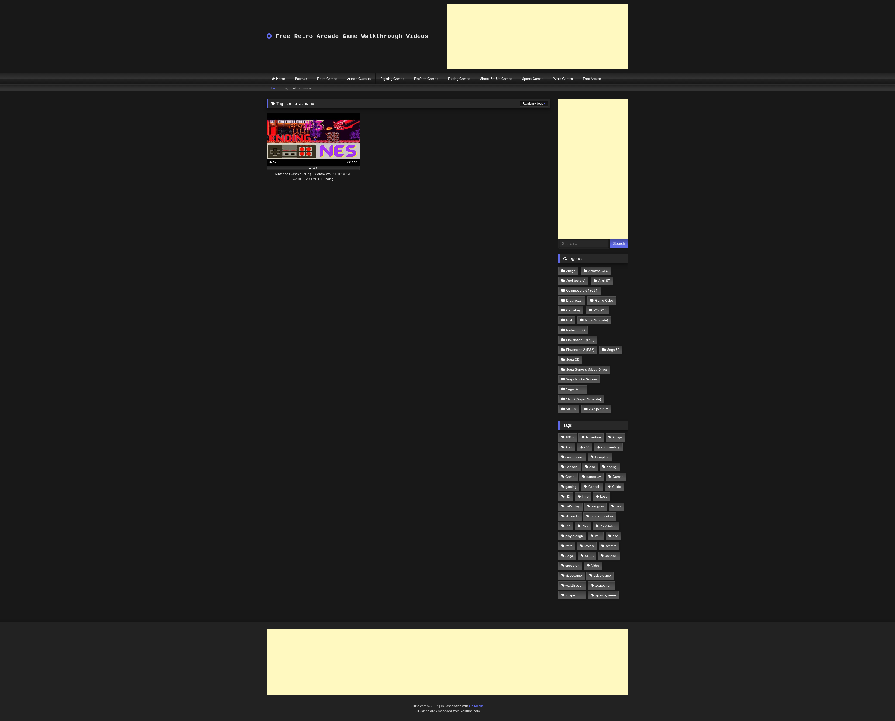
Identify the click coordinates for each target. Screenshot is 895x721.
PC (567, 526)
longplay (598, 506)
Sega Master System (581, 379)
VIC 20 (571, 409)
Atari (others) (575, 280)
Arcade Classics (359, 79)
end (592, 467)
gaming (570, 487)
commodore (574, 457)
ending (612, 467)
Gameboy (573, 310)
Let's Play (572, 506)
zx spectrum (574, 595)
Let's (603, 496)
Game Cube (604, 300)
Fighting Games (392, 79)
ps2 (615, 536)
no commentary (602, 516)
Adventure (593, 437)
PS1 (598, 536)
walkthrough (574, 585)
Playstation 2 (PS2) (580, 350)
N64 (569, 320)
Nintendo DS (575, 330)
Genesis (594, 487)
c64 (586, 447)
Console (571, 467)
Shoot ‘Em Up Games (496, 79)
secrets (611, 546)
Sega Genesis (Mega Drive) (586, 369)
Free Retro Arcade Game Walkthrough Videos (350, 36)
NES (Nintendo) (596, 320)
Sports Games (532, 79)
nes (618, 506)
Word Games (563, 79)
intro (585, 496)
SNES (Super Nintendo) (583, 399)
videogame (573, 575)
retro (568, 546)
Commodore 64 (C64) (582, 290)
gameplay (593, 476)
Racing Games (459, 79)
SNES (589, 556)
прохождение (605, 595)
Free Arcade (592, 79)
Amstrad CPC (598, 271)
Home (280, 79)
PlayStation (608, 526)
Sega (569, 556)
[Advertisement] (538, 36)
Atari (568, 447)
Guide (616, 487)
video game (602, 575)
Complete (602, 457)
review (589, 546)
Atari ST (604, 280)
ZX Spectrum (598, 409)
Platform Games (426, 79)
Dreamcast (574, 300)
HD (567, 496)
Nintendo (572, 516)
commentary (610, 447)
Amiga (570, 271)
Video (595, 565)
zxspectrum (603, 585)
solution (611, 556)
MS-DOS (599, 310)
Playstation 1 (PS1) (580, 340)
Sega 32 (613, 350)
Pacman (301, 79)
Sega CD (572, 359)
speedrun (572, 565)
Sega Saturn (575, 389)
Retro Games (327, 79)
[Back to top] (880, 707)
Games (618, 476)
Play (585, 526)
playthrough (574, 536)
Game (570, 476)
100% (569, 437)
